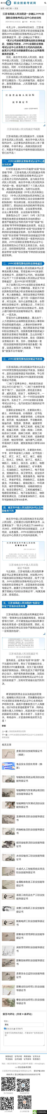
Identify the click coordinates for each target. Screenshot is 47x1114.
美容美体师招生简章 (17, 731)
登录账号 (19, 1029)
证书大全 (36, 1056)
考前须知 (27, 1056)
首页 (2, 8)
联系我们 (36, 1059)
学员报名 (9, 1059)
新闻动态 (9, 1056)
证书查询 (27, 1059)
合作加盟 (18, 1059)
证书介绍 (18, 1056)
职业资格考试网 (24, 1067)
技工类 (9, 8)
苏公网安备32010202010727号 (27, 1074)
